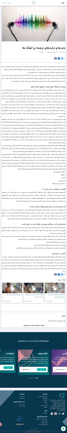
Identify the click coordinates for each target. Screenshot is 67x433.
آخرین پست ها (22, 404)
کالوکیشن (45, 407)
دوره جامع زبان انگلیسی (42, 396)
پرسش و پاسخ (44, 421)
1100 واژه (45, 402)
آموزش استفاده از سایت (42, 424)
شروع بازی (45, 413)
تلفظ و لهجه (43, 353)
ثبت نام (42, 369)
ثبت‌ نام (32, 429)
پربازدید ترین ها (21, 406)
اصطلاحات (10, 353)
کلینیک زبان (22, 396)
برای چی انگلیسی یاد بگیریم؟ (41, 419)
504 (46, 404)
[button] (36, 307)
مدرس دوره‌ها (22, 398)
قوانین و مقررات (44, 423)
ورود (35, 429)
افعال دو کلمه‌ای (44, 405)
